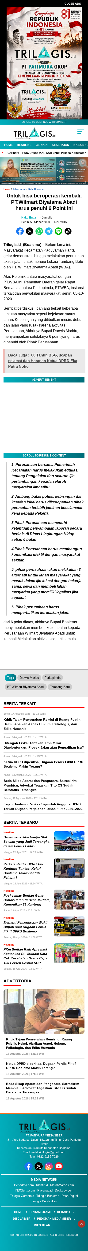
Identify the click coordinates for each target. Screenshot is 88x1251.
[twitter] (39, 1169)
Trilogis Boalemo (47, 1196)
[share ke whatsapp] (40, 234)
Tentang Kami (39, 1212)
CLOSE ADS (73, 3)
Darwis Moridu (29, 677)
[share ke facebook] (21, 234)
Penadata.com (24, 1185)
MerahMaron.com (62, 1185)
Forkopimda (53, 677)
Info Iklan (42, 1225)
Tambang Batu (60, 687)
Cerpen (42, 145)
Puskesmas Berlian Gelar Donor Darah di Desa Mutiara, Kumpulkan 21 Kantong (27, 900)
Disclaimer (22, 1218)
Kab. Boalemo (36, 189)
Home (8, 145)
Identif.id (42, 1185)
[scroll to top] (81, 1223)
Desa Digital (69, 1196)
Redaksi (63, 1212)
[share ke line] (59, 234)
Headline (24, 145)
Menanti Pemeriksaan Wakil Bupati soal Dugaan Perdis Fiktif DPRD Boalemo (25, 927)
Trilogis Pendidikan (44, 1201)
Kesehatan (60, 145)
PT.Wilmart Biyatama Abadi (25, 687)
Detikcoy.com (64, 1190)
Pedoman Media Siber (54, 1218)
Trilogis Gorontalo (22, 1196)
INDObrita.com (25, 1190)
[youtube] (59, 1169)
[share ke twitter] (30, 234)
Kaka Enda (28, 217)
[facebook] (29, 1169)
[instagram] (49, 1169)
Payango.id (45, 1190)
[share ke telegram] (49, 234)
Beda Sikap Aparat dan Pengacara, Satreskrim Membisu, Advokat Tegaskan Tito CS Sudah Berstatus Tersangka (42, 1088)
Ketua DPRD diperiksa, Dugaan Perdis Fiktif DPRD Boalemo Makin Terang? (41, 1066)
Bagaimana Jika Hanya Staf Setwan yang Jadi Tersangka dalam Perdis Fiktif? (27, 841)
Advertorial (19, 189)
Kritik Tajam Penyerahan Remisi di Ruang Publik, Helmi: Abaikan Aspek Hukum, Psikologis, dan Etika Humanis (39, 1043)
